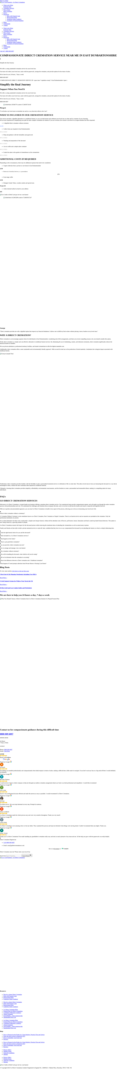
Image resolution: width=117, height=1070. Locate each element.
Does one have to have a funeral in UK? (14, 1036)
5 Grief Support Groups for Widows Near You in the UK (16, 581)
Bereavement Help (12, 17)
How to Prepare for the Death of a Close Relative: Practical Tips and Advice (24, 1034)
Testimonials (6, 23)
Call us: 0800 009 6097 (6, 987)
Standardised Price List (9, 1017)
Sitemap (5, 1054)
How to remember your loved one (12, 1037)
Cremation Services (8, 8)
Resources (6, 14)
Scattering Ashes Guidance (14, 19)
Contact (5, 25)
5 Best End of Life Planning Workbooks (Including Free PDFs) (18, 574)
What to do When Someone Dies (8, 5)
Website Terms (7, 1051)
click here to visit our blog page (20, 571)
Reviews (5, 1039)
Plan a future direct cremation (7, 10)
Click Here (7, 751)
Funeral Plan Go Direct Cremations (13, 1011)
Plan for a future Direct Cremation (12, 994)
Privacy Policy (7, 1050)
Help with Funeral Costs (13, 16)
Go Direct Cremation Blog (10, 1009)
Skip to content (4, 0)
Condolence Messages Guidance (12, 1012)
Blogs (5, 22)
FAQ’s (5, 13)
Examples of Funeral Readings (15, 20)
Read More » (3, 577)
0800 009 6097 (6, 734)
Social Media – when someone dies (13, 1016)
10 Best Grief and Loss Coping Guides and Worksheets (16, 588)
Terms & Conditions (8, 1053)
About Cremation (8, 1014)
